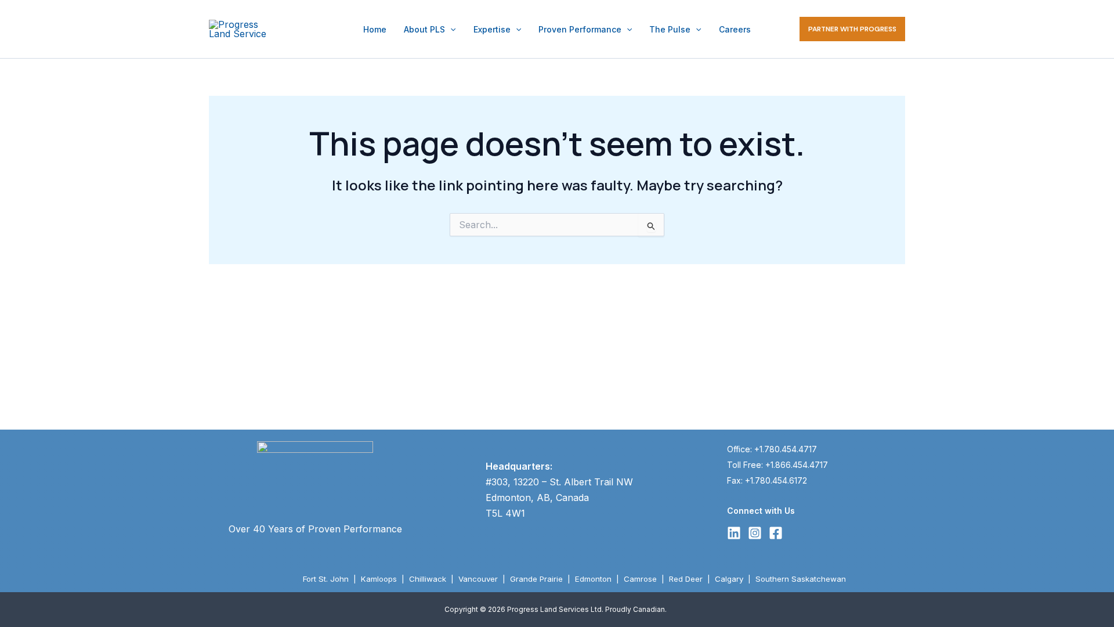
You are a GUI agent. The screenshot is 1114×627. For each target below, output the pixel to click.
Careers (735, 29)
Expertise (492, 29)
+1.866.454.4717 (796, 465)
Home (374, 29)
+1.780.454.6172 (776, 480)
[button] (450, 29)
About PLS (424, 29)
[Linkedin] (734, 533)
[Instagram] (755, 533)
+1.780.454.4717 (785, 449)
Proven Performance (579, 29)
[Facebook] (776, 533)
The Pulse (669, 29)
